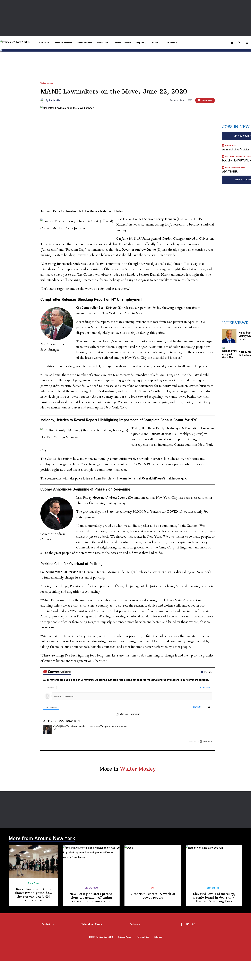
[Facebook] (182, 924)
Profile (208, 672)
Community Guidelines (94, 679)
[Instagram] (194, 924)
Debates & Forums (122, 42)
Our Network (172, 42)
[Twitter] (188, 924)
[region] (127, 713)
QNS (153, 888)
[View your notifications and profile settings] (232, 43)
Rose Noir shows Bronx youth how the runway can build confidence (33, 894)
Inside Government (63, 42)
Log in (198, 687)
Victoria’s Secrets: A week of (152, 895)
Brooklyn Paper (214, 888)
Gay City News (91, 888)
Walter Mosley (46, 83)
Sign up (206, 687)
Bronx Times (33, 883)
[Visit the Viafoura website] (206, 741)
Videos (155, 42)
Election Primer (84, 42)
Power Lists (102, 42)
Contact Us (44, 42)
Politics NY (54, 100)
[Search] (239, 43)
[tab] (51, 707)
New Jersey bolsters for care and (91, 897)
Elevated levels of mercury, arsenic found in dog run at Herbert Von (214, 897)
